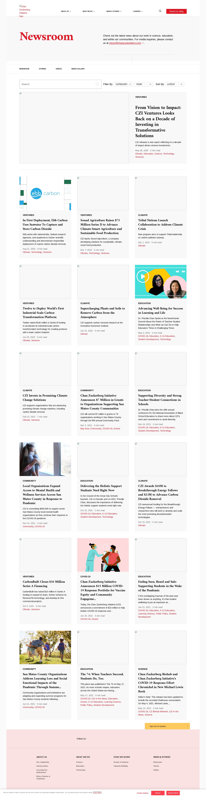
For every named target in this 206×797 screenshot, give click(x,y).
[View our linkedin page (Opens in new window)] (112, 738)
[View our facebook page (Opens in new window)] (91, 738)
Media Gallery (78, 69)
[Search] (160, 11)
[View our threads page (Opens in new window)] (105, 738)
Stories (42, 69)
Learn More (97, 792)
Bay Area (84, 428)
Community (95, 428)
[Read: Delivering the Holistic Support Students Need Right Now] (103, 486)
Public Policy (162, 613)
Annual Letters (42, 766)
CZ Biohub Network (158, 711)
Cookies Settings (142, 793)
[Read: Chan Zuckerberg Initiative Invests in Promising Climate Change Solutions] (45, 394)
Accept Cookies (173, 793)
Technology (168, 153)
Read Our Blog (176, 11)
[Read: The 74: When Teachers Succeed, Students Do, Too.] (103, 675)
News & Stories (113, 11)
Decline (157, 793)
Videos (59, 69)
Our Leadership (42, 762)
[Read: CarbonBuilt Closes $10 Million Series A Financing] (45, 581)
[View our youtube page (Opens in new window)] (126, 738)
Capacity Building (121, 766)
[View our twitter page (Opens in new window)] (119, 738)
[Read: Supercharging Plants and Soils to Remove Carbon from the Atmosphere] (103, 305)
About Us (65, 11)
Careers (137, 11)
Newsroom (24, 69)
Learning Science (146, 613)
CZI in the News (99, 698)
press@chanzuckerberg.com (125, 43)
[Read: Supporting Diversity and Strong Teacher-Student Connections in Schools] (160, 394)
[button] (123, 84)
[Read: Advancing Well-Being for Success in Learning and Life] (160, 305)
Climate (138, 153)
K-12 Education (167, 336)
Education (148, 153)
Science (158, 153)
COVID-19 (143, 336)
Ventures (139, 157)
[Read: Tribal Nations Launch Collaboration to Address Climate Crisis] (160, 217)
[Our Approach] (25, 11)
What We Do (88, 11)
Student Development (148, 339)
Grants (117, 428)
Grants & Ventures (121, 762)
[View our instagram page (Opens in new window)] (98, 738)
